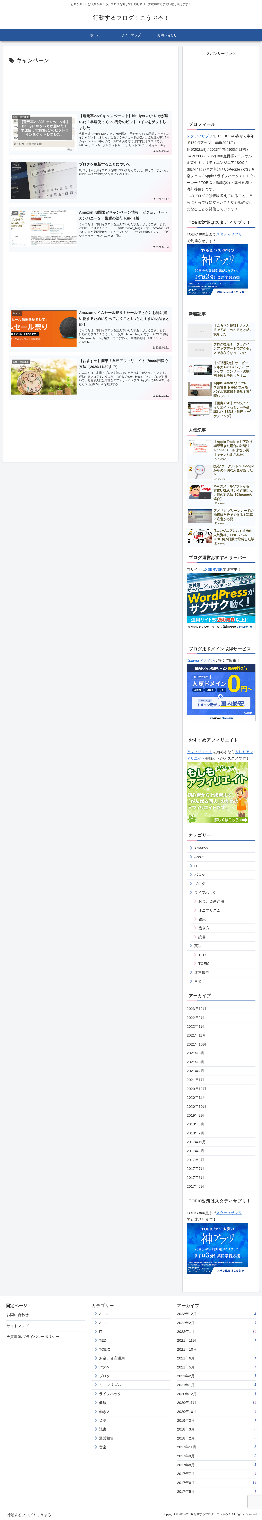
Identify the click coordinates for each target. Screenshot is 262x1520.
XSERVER (214, 569)
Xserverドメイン (200, 661)
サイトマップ (18, 1326)
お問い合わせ (18, 1315)
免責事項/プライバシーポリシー (33, 1337)
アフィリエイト (199, 752)
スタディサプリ (199, 136)
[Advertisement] (90, 86)
